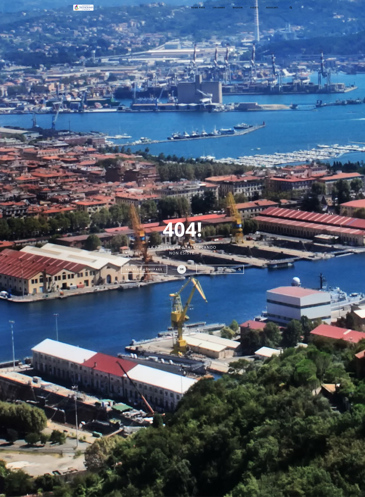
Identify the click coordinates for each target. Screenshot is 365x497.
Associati (272, 7)
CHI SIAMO (219, 7)
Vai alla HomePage (144, 269)
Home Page (198, 7)
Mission (238, 7)
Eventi (254, 7)
